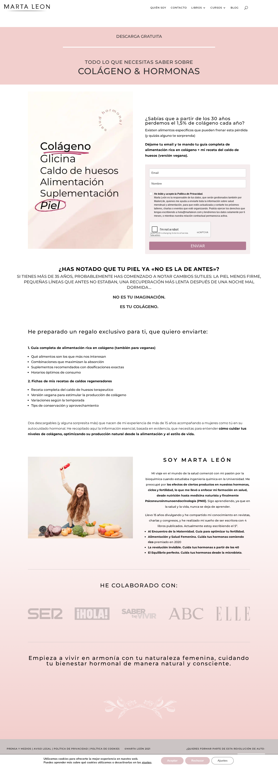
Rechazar (197, 761)
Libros (196, 7)
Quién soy (158, 7)
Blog (235, 7)
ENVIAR (198, 246)
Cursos (216, 7)
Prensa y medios (19, 748)
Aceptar (172, 761)
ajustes (146, 762)
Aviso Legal (42, 748)
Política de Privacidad (71, 748)
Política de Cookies (105, 748)
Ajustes (223, 761)
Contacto (179, 7)
